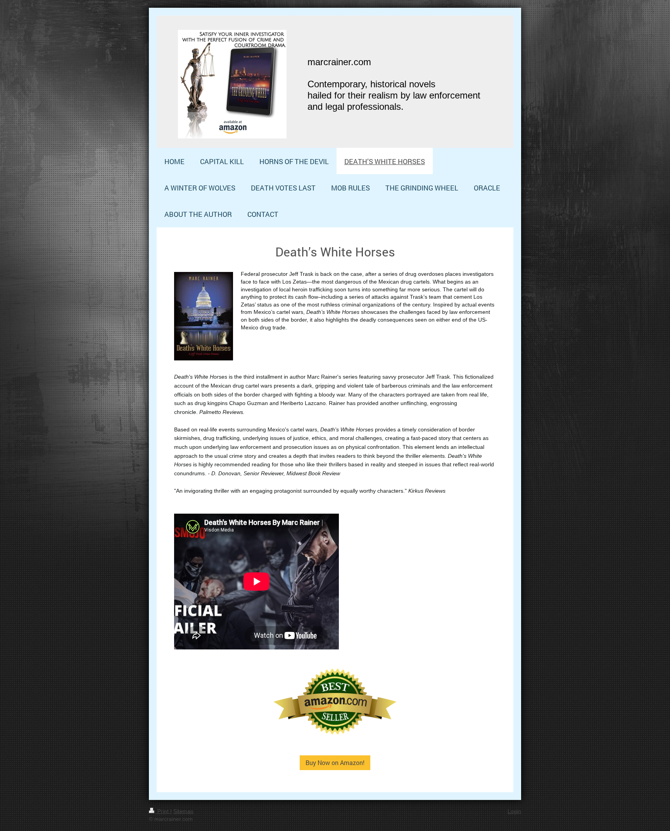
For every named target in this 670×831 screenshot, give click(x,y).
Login (514, 811)
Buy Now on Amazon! (335, 762)
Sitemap (183, 811)
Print (163, 811)
